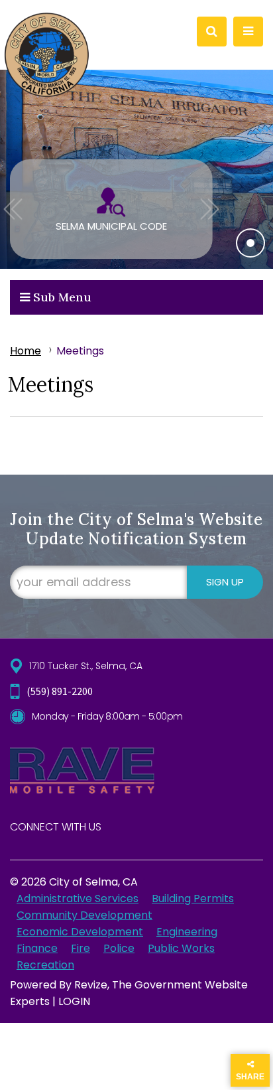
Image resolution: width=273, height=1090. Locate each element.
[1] (250, 243)
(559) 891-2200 (60, 691)
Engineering (186, 931)
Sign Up (225, 582)
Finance (37, 948)
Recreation (45, 965)
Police (119, 948)
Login (74, 1001)
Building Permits (193, 898)
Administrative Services (77, 898)
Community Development (84, 915)
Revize (90, 984)
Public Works (181, 948)
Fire (80, 948)
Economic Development (80, 931)
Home (25, 350)
